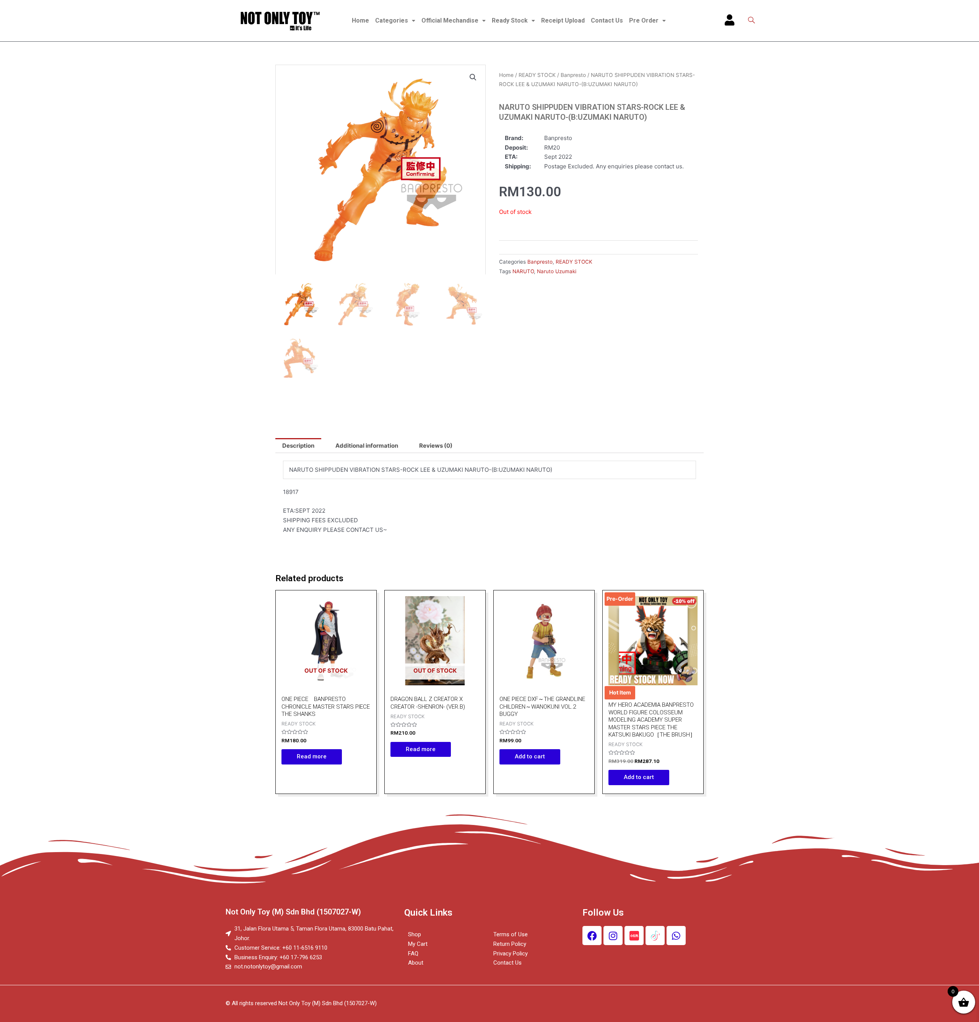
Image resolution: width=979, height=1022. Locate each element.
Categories (391, 20)
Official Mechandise (449, 20)
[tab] (298, 445)
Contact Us (607, 20)
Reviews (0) (435, 445)
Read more (312, 756)
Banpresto (573, 75)
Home (360, 20)
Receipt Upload (563, 20)
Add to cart (530, 756)
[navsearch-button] (751, 20)
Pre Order (644, 20)
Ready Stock (510, 20)
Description (298, 445)
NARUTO (523, 271)
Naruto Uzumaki (556, 271)
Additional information (366, 445)
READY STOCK (537, 75)
